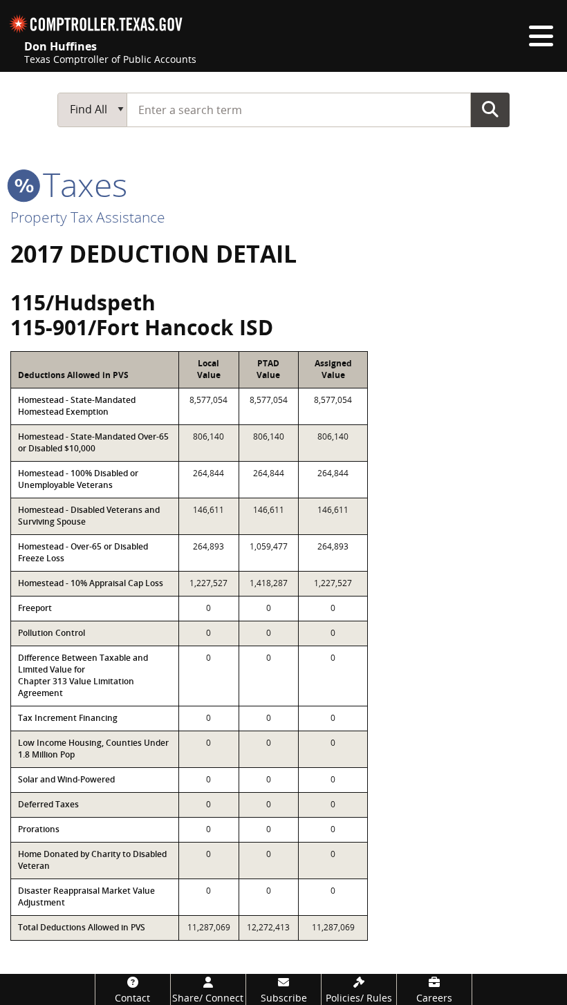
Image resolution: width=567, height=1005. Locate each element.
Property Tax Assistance (87, 217)
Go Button (490, 109)
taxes (81, 184)
